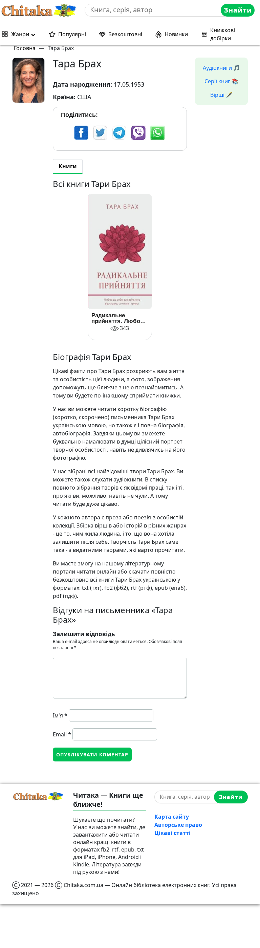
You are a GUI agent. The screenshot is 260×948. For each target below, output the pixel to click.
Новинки (176, 34)
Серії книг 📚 (221, 81)
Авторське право (178, 824)
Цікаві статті (172, 833)
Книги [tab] (68, 166)
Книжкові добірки (222, 34)
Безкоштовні (125, 34)
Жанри (20, 34)
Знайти (238, 10)
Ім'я (60, 715)
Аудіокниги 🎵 (221, 67)
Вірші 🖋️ (221, 95)
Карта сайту (171, 816)
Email (62, 734)
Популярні (72, 34)
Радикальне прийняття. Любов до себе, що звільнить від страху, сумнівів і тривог (117, 318)
